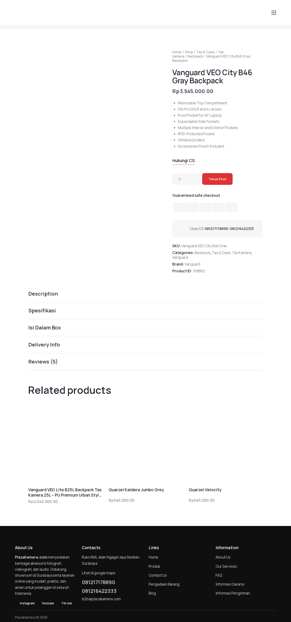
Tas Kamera (241, 252)
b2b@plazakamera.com (101, 598)
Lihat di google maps (98, 572)
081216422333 (242, 228)
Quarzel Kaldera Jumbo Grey (136, 490)
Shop (189, 52)
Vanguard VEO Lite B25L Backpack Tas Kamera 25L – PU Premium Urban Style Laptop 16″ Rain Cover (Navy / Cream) (65, 492)
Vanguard (180, 257)
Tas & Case (205, 52)
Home (177, 52)
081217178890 (216, 228)
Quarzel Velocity (205, 490)
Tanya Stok (217, 179)
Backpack (195, 56)
